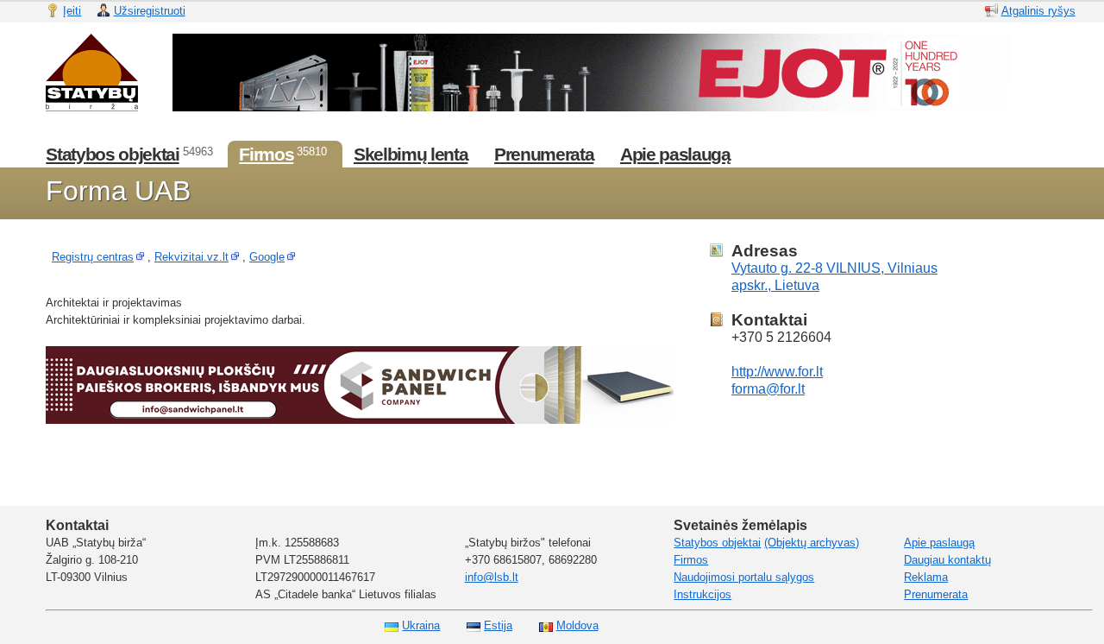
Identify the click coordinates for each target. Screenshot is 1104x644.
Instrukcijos (702, 594)
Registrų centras (93, 256)
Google (267, 256)
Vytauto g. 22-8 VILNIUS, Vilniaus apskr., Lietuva (834, 277)
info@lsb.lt (491, 577)
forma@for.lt (768, 389)
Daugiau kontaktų (947, 559)
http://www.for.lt (777, 371)
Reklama (926, 577)
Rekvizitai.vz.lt (191, 256)
